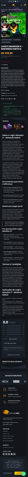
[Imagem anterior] (4, 126)
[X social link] (11, 1)
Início (2, 9)
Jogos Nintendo (11, 93)
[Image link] (11, 412)
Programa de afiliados (8, 447)
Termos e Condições (8, 438)
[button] (2, 24)
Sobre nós (5, 431)
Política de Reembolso (8, 440)
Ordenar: (5, 339)
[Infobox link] (15, 389)
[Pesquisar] (21, 5)
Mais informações (7, 473)
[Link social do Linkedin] (11, 99)
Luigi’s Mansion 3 (8, 95)
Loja (6, 9)
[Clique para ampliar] (4, 34)
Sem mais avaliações (13, 355)
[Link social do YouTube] (15, 1)
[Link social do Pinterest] (9, 99)
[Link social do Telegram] (15, 99)
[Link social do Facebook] (9, 1)
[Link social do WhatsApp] (18, 1)
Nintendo (15, 95)
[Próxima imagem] (22, 126)
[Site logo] (13, 5)
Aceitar (19, 473)
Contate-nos (6, 433)
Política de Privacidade (8, 436)
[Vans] (16, 381)
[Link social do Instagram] (13, 1)
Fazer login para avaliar (10, 343)
